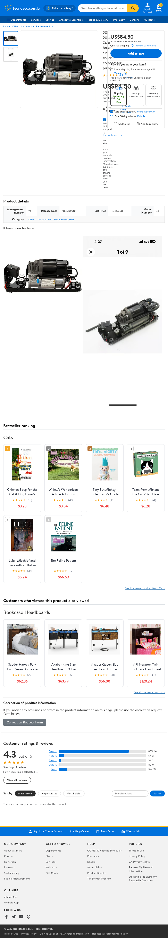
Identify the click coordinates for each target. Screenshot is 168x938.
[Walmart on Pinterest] (28, 917)
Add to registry (149, 123)
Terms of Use (136, 850)
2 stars (53, 764)
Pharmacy (119, 19)
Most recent (25, 793)
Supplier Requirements (17, 878)
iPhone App (10, 897)
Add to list (124, 123)
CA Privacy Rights (139, 862)
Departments (18, 19)
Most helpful (74, 793)
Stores (49, 856)
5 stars (53, 751)
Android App (11, 902)
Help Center (82, 831)
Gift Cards (52, 873)
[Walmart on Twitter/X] (13, 917)
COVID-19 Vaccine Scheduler (104, 850)
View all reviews (17, 780)
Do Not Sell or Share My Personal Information (143, 878)
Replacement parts (46, 26)
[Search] (133, 8)
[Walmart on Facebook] (6, 917)
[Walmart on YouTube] (21, 917)
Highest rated (49, 793)
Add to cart (136, 53)
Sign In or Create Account (48, 831)
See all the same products (149, 692)
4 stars (53, 755)
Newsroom (10, 862)
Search (157, 793)
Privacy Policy (137, 856)
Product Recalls (96, 873)
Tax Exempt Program (99, 878)
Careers (134, 19)
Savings (49, 19)
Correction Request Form (25, 722)
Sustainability (11, 873)
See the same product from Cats (145, 588)
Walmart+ (51, 867)
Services (36, 19)
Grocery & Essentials (71, 19)
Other (15, 26)
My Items (149, 19)
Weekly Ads (133, 831)
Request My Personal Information (141, 869)
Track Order (108, 831)
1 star (54, 769)
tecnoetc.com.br (112, 135)
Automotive (27, 26)
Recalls (91, 862)
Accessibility (94, 867)
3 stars (53, 760)
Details (141, 116)
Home (6, 26)
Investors (9, 867)
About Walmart (13, 850)
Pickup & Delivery (97, 19)
